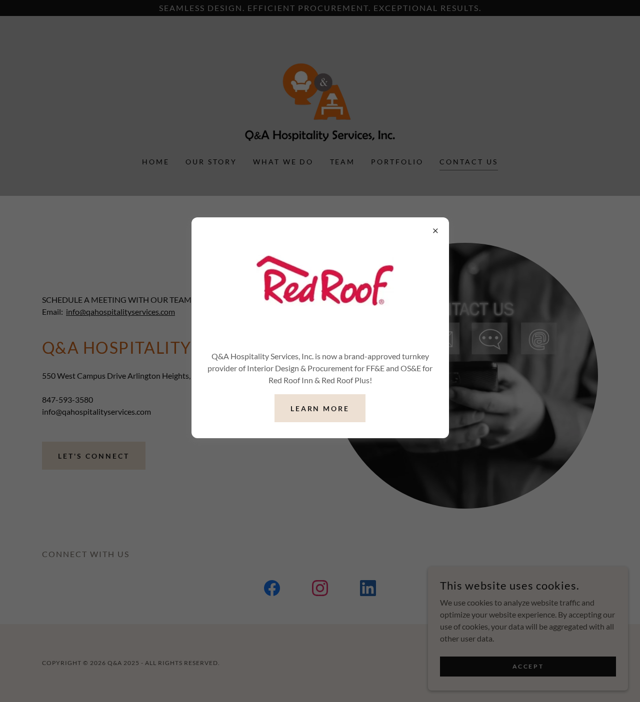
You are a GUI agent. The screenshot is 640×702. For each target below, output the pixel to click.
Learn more (320, 408)
